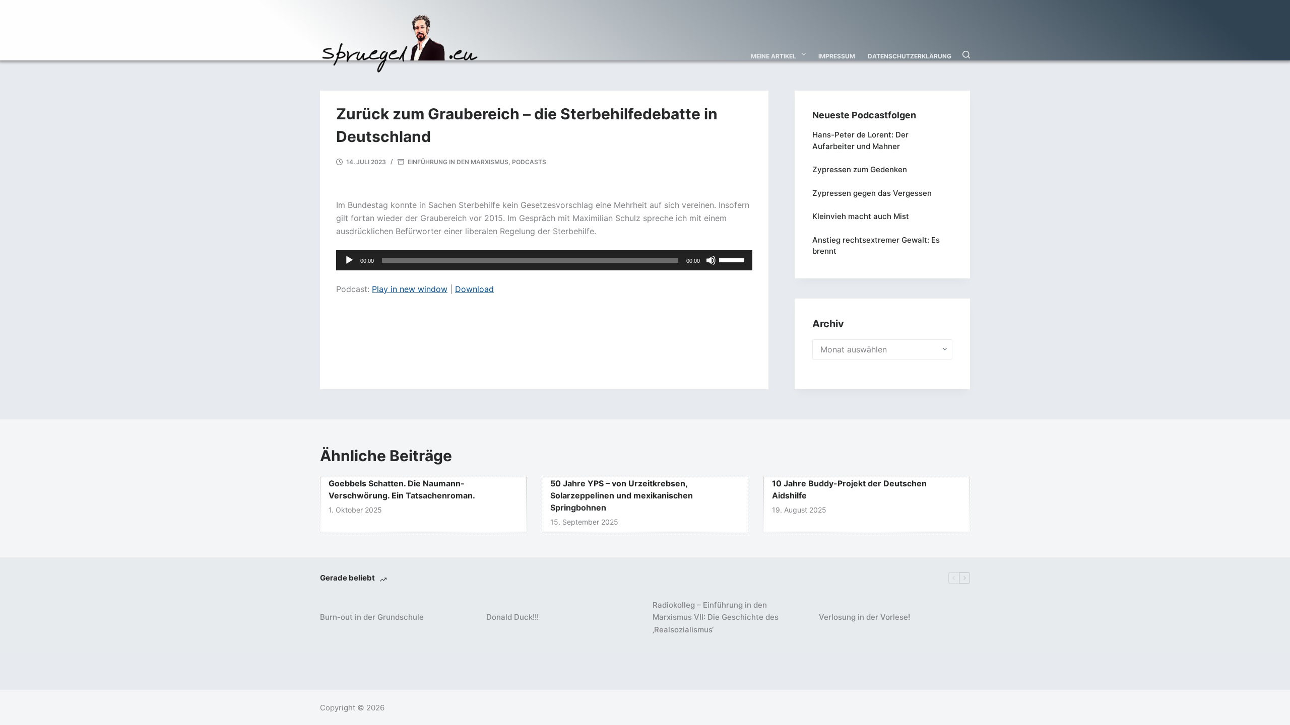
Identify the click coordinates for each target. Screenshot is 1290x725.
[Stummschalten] (711, 260)
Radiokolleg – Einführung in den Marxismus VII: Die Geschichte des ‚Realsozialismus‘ (716, 617)
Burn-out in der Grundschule (372, 617)
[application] (544, 260)
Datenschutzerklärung (909, 56)
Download (474, 289)
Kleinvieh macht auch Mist (860, 216)
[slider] (733, 259)
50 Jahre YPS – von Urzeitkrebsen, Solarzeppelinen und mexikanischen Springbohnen (621, 495)
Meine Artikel (773, 56)
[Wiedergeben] (349, 260)
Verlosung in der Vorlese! (864, 617)
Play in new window (409, 289)
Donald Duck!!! (512, 617)
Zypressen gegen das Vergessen (872, 193)
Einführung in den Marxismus (458, 162)
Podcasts (529, 162)
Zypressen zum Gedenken (859, 169)
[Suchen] (966, 54)
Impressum (836, 56)
